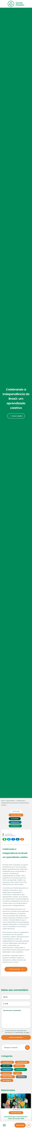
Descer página (17, 416)
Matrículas (20, 1125)
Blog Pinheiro (10, 801)
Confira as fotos (14, 969)
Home (3, 801)
